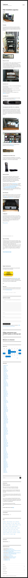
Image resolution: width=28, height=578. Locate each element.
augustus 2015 (6, 457)
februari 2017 (5, 440)
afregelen (4, 521)
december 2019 (6, 409)
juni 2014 (5, 468)
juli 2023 (5, 379)
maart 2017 (5, 439)
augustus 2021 (6, 396)
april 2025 (5, 368)
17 (9, 353)
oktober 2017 (5, 432)
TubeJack (5, 4)
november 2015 (6, 454)
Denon (19, 523)
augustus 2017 (6, 434)
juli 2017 (5, 435)
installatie (14, 292)
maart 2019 (5, 415)
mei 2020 (5, 404)
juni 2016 (5, 448)
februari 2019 (5, 416)
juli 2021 (5, 397)
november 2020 (6, 402)
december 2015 (6, 453)
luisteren (6, 526)
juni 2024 (5, 372)
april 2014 (5, 470)
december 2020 (6, 401)
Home (4, 564)
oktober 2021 (5, 395)
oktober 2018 (5, 420)
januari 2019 (5, 417)
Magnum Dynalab (14, 526)
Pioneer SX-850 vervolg (9, 555)
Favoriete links (5, 571)
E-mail (4, 316)
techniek (4, 532)
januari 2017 (5, 441)
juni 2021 (5, 398)
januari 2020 (5, 408)
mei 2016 (5, 449)
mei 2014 (5, 469)
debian (16, 523)
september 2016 (6, 445)
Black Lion (4, 523)
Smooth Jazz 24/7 (15, 183)
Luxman (10, 526)
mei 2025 (5, 367)
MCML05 (5, 196)
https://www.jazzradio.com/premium (9, 187)
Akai (14, 521)
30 (6, 356)
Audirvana (11, 144)
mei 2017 (5, 437)
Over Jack (4, 566)
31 (9, 356)
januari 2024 (5, 374)
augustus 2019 (6, 411)
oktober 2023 (5, 377)
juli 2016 (5, 447)
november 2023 (6, 376)
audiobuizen (17, 521)
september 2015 (6, 456)
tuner (11, 532)
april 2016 (5, 450)
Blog (13, 507)
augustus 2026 (6, 365)
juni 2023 (5, 380)
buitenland (8, 523)
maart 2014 (5, 471)
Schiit (17, 529)
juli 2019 (5, 412)
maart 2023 (5, 381)
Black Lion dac (11, 197)
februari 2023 (5, 382)
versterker (18, 532)
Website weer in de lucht (10, 549)
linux (4, 526)
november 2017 (6, 431)
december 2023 (6, 375)
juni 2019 (5, 413)
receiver (6, 529)
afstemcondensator (9, 521)
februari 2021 (5, 400)
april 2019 (5, 414)
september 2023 (6, 378)
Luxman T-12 (11, 548)
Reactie (4, 301)
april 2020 (5, 405)
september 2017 (6, 433)
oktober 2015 (5, 455)
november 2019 (6, 410)
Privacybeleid (5, 573)
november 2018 (6, 419)
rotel (12, 529)
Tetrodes (8, 532)
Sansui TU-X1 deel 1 (8, 554)
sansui (14, 529)
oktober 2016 (5, 444)
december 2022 (6, 383)
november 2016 (6, 443)
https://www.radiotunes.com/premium (10, 186)
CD (11, 523)
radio (4, 529)
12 (14, 351)
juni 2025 (5, 366)
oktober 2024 (5, 371)
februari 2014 (5, 472)
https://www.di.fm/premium (14, 185)
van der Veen (14, 532)
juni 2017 (5, 436)
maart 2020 (5, 406)
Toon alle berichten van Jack (8, 289)
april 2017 (5, 438)
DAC (13, 523)
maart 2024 (5, 373)
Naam (4, 312)
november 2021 (6, 394)
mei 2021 (5, 399)
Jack (3, 292)
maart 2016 (5, 451)
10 (9, 351)
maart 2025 (5, 369)
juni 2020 (5, 403)
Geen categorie (11, 292)
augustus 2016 (6, 446)
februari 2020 (5, 407)
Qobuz (13, 145)
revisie (9, 529)
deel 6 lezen (16, 278)
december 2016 (6, 442)
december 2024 (6, 370)
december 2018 (6, 418)
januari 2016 (5, 452)
